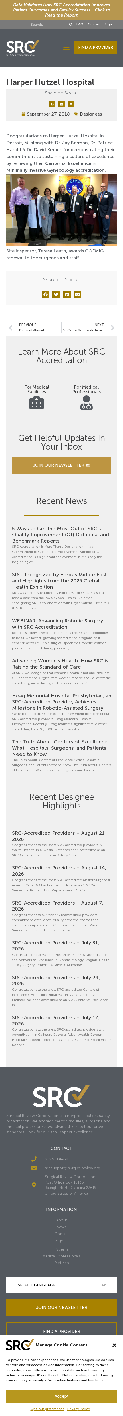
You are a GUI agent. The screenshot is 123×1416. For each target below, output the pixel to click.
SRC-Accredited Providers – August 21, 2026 (59, 836)
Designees (91, 114)
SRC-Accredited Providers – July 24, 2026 (56, 980)
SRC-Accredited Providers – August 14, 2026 (59, 871)
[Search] (71, 24)
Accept (62, 1396)
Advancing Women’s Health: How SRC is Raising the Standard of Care (60, 664)
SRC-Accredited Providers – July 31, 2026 (55, 946)
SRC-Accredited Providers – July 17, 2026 (55, 1020)
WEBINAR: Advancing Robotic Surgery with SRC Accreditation (57, 624)
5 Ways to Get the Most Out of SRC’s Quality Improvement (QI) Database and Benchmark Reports (60, 534)
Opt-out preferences (47, 1409)
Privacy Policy (78, 1409)
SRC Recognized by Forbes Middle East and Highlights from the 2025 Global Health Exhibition (59, 580)
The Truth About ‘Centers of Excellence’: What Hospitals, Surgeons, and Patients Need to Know (61, 748)
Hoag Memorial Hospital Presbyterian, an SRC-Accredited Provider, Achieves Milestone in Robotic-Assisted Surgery (61, 702)
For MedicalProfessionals (86, 389)
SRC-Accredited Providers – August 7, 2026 (57, 906)
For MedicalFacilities (36, 389)
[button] (114, 1345)
